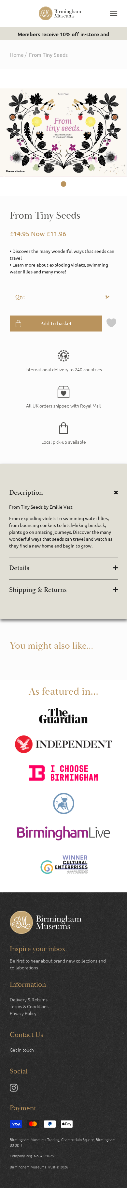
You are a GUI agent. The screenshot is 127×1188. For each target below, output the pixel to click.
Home (17, 54)
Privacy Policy (23, 1013)
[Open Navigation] (113, 13)
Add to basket (56, 323)
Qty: (20, 297)
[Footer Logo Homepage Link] (45, 923)
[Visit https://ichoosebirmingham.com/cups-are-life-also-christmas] (63, 773)
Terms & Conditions (29, 1006)
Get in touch (22, 1049)
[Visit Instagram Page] (14, 1089)
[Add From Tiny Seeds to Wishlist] (111, 324)
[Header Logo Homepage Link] (60, 13)
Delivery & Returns (29, 999)
